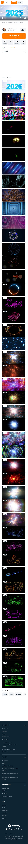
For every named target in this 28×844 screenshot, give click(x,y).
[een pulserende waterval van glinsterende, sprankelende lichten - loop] (13, 464)
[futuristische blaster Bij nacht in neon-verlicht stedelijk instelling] (13, 99)
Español (4, 807)
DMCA (3, 762)
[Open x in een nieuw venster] (18, 828)
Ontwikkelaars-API (6, 741)
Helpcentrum (5, 787)
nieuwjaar (18, 693)
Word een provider (7, 795)
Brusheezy (5, 728)
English (4, 804)
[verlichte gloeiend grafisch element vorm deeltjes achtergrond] (13, 248)
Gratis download (14, 36)
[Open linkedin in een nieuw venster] (11, 828)
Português (5, 809)
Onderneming (5, 736)
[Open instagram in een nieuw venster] (8, 828)
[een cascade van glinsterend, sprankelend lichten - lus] (13, 356)
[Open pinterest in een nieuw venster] (13, 828)
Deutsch (4, 812)
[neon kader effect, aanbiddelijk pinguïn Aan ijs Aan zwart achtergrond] (13, 559)
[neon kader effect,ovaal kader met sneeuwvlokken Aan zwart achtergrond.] (13, 329)
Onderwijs (5, 738)
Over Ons (4, 793)
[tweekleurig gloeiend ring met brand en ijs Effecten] (13, 289)
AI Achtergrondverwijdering (9, 748)
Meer (3, 817)
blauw (5, 693)
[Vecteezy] (2, 2)
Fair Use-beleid (13, 838)
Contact (4, 790)
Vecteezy (4, 730)
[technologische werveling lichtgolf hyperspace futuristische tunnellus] (13, 478)
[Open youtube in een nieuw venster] (20, 828)
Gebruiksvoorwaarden (10, 837)
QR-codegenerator (7, 751)
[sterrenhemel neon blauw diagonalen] (13, 167)
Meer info (6, 50)
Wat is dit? (13, 47)
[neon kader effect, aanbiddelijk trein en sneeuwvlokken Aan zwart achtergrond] (13, 532)
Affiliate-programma (7, 765)
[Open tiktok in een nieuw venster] (15, 828)
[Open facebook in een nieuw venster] (6, 828)
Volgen (22, 30)
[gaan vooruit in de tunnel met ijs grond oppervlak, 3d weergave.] (13, 208)
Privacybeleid (19, 837)
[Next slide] (22, 693)
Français (4, 815)
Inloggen (20, 2)
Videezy (4, 733)
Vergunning (5, 760)
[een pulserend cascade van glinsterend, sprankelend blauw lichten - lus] (13, 424)
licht (11, 693)
